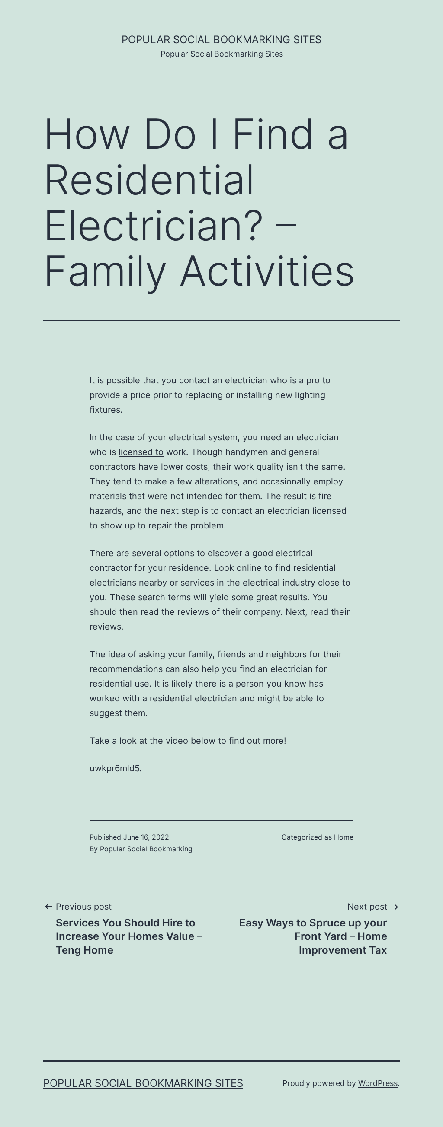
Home (343, 837)
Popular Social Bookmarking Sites (221, 39)
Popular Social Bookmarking (146, 848)
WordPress (378, 1083)
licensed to (141, 452)
